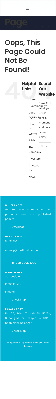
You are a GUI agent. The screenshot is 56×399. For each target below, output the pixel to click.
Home (32, 99)
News (32, 177)
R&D (32, 140)
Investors (35, 158)
